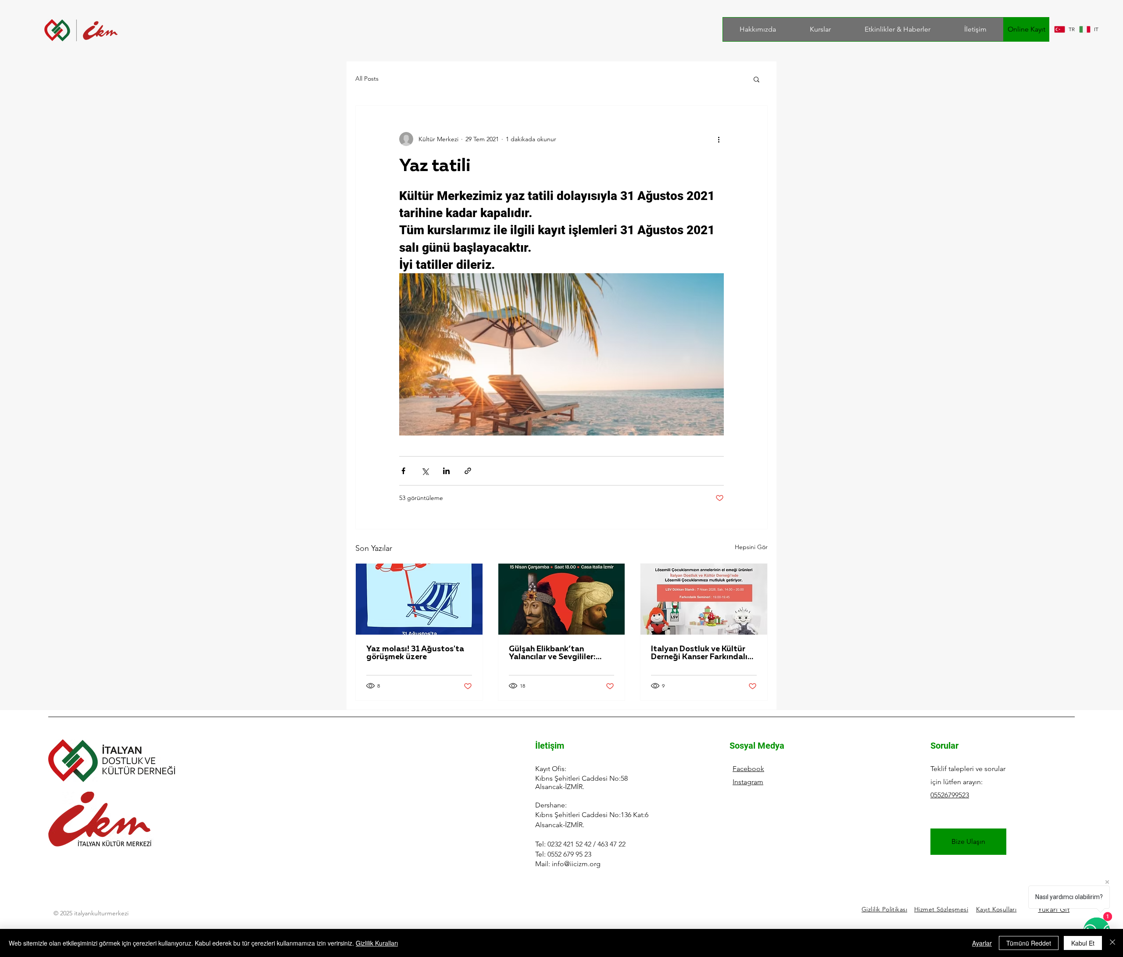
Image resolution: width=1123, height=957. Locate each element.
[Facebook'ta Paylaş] (403, 471)
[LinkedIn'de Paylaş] (446, 471)
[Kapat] (1112, 943)
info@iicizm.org (576, 864)
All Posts (367, 78)
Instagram (748, 782)
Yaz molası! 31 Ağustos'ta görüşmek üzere (415, 653)
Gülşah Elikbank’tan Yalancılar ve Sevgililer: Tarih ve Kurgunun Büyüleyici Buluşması (552, 653)
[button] (756, 78)
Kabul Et (1082, 943)
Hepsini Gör (751, 547)
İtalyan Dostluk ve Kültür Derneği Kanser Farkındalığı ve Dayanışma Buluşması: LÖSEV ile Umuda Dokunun (703, 653)
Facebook (748, 768)
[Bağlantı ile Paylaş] (468, 471)
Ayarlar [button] (982, 943)
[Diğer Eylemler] (718, 139)
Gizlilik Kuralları (377, 943)
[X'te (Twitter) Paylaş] (425, 471)
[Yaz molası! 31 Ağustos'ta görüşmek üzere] (419, 599)
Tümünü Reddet (1028, 943)
